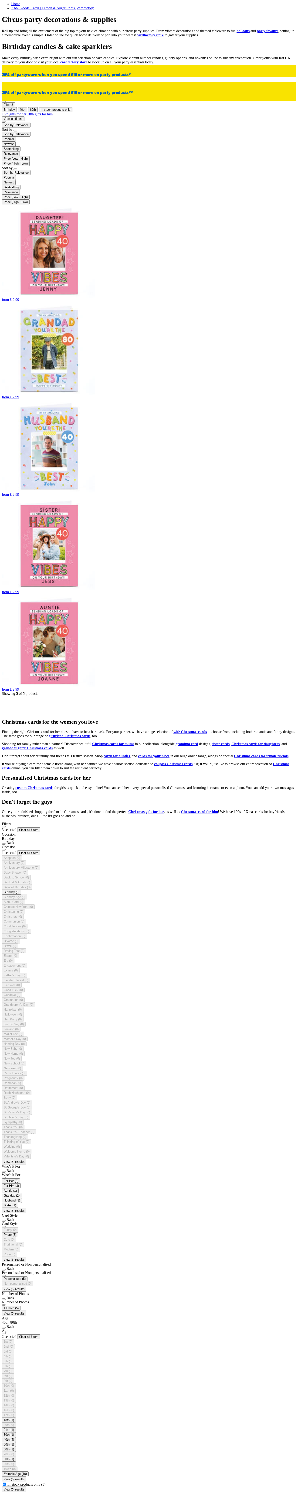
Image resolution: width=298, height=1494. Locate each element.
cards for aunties (117, 756)
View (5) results (14, 1162)
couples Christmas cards (173, 764)
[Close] (4, 826)
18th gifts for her (14, 114)
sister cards (221, 744)
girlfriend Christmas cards (69, 736)
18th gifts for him (40, 114)
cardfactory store (150, 35)
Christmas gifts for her (146, 812)
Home (15, 4)
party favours (267, 31)
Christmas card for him (199, 812)
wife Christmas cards (190, 732)
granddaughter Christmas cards (27, 748)
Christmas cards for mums (113, 744)
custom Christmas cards (34, 788)
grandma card (187, 744)
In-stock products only (26, 1484)
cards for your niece (153, 756)
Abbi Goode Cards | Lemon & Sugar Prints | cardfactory (52, 8)
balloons (243, 31)
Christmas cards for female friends (261, 756)
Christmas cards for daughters (255, 744)
